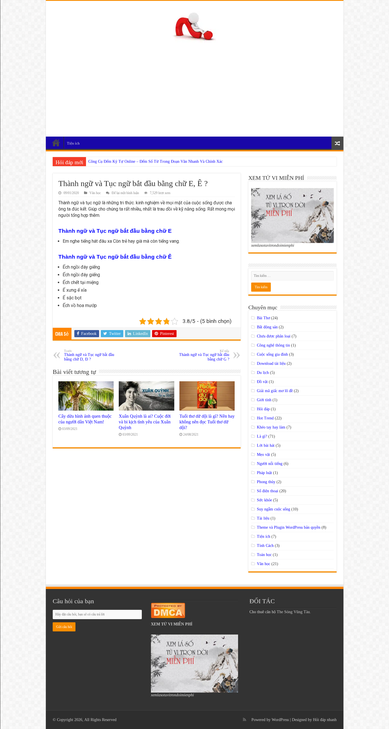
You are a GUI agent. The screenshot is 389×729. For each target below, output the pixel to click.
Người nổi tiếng (269, 464)
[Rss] (244, 719)
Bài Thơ (263, 318)
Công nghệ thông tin (273, 345)
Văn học (95, 193)
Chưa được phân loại (273, 336)
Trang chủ (56, 143)
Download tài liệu (271, 363)
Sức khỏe (264, 500)
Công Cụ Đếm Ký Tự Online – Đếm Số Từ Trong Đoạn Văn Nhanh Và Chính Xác (155, 161)
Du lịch (263, 372)
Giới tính (264, 400)
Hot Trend (265, 418)
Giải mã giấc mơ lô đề (275, 391)
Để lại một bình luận (125, 193)
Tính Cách (265, 545)
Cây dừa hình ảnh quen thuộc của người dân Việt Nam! (85, 419)
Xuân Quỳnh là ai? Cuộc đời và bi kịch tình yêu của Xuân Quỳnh (145, 421)
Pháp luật (264, 473)
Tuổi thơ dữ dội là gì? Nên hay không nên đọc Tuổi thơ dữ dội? (207, 421)
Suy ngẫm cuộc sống (273, 509)
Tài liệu (263, 518)
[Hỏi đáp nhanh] (194, 25)
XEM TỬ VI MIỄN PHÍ (171, 624)
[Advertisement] (194, 87)
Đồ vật (262, 382)
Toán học (264, 555)
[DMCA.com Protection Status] (168, 610)
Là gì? (262, 436)
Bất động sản (267, 327)
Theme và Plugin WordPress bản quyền (288, 527)
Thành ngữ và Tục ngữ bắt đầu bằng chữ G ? (204, 355)
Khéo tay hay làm (271, 427)
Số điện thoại (267, 491)
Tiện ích (73, 143)
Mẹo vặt (263, 454)
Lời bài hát (266, 445)
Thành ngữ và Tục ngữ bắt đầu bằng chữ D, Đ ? (89, 355)
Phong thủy (266, 482)
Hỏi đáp (263, 409)
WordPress (280, 720)
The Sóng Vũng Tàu (293, 612)
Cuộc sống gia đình (272, 354)
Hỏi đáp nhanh (325, 720)
